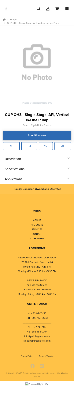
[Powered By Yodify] (37, 387)
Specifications (37, 135)
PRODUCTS (37, 225)
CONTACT (37, 234)
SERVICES (37, 229)
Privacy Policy (27, 356)
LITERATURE (37, 238)
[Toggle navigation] (67, 8)
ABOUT (37, 220)
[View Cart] (57, 8)
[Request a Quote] (29, 146)
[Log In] (47, 8)
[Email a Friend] (62, 146)
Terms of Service (46, 356)
